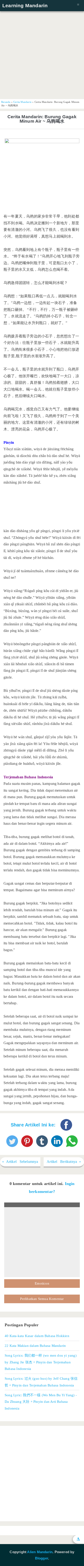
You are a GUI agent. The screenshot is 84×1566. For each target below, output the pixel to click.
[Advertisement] (42, 55)
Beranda (5, 101)
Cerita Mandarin (22, 101)
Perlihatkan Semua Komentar (42, 1299)
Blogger (41, 1558)
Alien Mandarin (39, 1552)
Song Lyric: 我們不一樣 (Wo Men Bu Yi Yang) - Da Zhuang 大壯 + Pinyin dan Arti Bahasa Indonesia (41, 1401)
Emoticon (42, 1283)
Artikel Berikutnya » (64, 1162)
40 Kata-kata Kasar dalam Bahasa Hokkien (37, 1336)
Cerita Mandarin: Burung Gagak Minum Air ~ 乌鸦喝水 (42, 119)
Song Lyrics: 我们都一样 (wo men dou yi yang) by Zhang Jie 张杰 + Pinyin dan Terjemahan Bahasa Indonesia (41, 1362)
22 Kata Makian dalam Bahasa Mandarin (35, 1346)
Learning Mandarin (25, 5)
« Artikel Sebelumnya (20, 1162)
